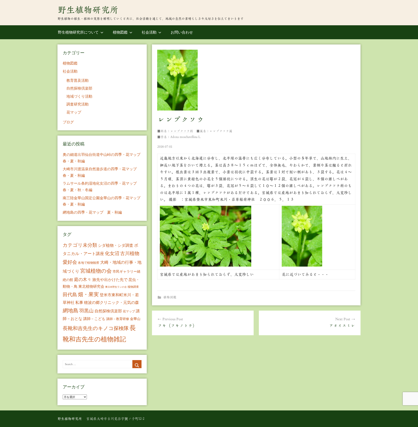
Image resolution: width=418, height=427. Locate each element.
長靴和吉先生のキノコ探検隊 (96, 328)
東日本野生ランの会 (116, 286)
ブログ (68, 121)
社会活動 (149, 32)
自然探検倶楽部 (79, 88)
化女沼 (112, 253)
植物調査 (133, 287)
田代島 (70, 294)
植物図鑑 (120, 32)
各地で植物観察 (88, 262)
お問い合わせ (182, 32)
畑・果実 (88, 294)
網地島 (70, 310)
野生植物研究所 (87, 9)
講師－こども (94, 318)
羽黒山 (86, 310)
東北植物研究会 (91, 286)
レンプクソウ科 (181, 131)
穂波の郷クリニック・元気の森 (111, 302)
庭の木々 (82, 279)
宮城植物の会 (96, 270)
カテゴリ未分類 (80, 245)
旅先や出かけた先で (110, 279)
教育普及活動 (77, 80)
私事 (79, 302)
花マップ (73, 112)
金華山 (135, 318)
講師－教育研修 (117, 318)
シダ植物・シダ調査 (115, 245)
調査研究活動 (77, 104)
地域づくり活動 (79, 96)
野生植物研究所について (78, 32)
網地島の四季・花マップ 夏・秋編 (92, 212)
